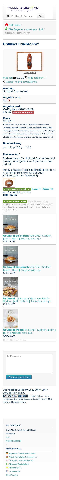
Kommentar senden (20, 377)
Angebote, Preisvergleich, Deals (21, 453)
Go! (41, 16)
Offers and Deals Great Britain (20, 460)
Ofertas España (15, 467)
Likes (8, 437)
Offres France (14, 471)
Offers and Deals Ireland (18, 464)
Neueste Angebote (13, 440)
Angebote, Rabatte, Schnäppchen (22, 457)
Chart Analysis (12, 475)
